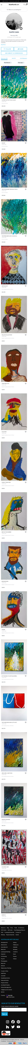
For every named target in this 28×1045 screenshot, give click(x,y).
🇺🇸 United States (10, 997)
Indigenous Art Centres (6, 989)
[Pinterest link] (19, 1023)
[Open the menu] (1, 4)
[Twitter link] (14, 1028)
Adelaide (15, 947)
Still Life (3, 965)
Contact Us (18, 932)
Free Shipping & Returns (19, 930)
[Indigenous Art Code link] (14, 1033)
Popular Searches (10, 934)
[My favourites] (24, 4)
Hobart (15, 958)
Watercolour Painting (6, 968)
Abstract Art (4, 944)
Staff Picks (3, 973)
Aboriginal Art (4, 942)
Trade (15, 927)
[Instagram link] (8, 1023)
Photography (4, 961)
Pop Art (3, 958)
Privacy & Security (11, 1041)
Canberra (15, 951)
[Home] (14, 4)
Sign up (4, 1014)
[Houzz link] (8, 1028)
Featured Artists (5, 980)
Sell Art (2, 992)
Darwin (15, 956)
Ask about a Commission (14, 53)
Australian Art (4, 947)
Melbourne (15, 944)
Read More (3, 44)
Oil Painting (4, 956)
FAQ (2, 932)
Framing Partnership (9, 932)
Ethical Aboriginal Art (6, 987)
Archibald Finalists (5, 985)
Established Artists (5, 978)
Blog (8, 927)
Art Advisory (21, 927)
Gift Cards (10, 930)
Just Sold (3, 975)
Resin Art (3, 963)
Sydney (15, 942)
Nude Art (3, 954)
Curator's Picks (4, 971)
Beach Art (3, 949)
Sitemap (3, 934)
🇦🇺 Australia (9, 995)
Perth (14, 954)
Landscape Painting (5, 951)
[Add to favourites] (25, 100)
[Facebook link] (14, 1023)
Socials (17, 934)
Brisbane (15, 949)
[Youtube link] (19, 1028)
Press (11, 927)
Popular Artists (4, 982)
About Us (3, 927)
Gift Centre (3, 930)
